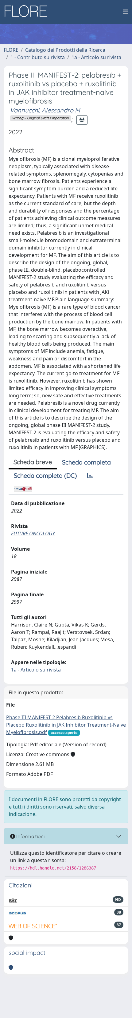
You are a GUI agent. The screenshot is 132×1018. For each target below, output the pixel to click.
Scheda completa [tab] (86, 462)
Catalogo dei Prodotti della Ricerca (65, 50)
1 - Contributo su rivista (37, 57)
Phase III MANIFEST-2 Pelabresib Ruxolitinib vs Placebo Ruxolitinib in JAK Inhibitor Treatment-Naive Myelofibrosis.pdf (66, 725)
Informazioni (30, 836)
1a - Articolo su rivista (96, 57)
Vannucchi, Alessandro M (45, 110)
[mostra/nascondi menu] (125, 12)
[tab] (90, 475)
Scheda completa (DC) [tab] (45, 475)
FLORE (11, 50)
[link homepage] (28, 12)
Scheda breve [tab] (33, 462)
